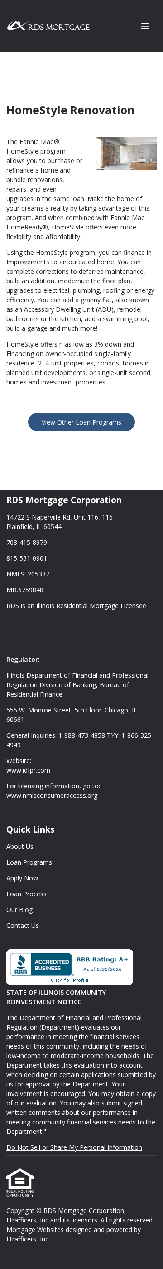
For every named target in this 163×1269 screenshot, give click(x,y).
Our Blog (19, 909)
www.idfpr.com (28, 770)
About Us (20, 846)
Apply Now (22, 878)
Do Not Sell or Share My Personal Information (74, 1147)
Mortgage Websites (36, 1229)
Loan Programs (29, 862)
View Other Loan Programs (81, 422)
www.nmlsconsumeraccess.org (51, 795)
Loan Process (26, 894)
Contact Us (22, 925)
